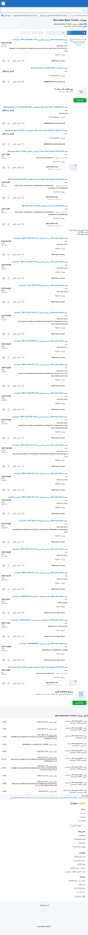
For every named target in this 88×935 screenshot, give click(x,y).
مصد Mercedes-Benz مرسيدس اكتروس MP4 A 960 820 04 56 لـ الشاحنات (40, 262)
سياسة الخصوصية (79, 860)
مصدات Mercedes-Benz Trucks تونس (23, 797)
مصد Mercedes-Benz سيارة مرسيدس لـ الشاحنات (77, 744)
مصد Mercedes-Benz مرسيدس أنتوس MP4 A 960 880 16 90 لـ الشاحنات (41, 393)
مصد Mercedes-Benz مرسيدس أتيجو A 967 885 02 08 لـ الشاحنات (43, 285)
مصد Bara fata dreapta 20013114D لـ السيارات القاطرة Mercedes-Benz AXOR (38, 151)
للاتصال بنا (81, 820)
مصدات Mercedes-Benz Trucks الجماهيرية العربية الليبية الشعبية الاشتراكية (62, 797)
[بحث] (3, 10)
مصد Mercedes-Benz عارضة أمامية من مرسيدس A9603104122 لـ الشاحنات (39, 620)
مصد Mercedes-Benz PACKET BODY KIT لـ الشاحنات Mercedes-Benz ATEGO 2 (36, 130)
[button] (3, 3)
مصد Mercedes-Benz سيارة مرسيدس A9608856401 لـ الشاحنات (43, 643)
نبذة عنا (82, 813)
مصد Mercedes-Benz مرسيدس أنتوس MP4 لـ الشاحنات (76, 729)
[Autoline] (2, 15)
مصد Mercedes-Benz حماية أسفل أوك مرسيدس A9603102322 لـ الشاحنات (40, 596)
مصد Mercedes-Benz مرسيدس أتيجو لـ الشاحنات (76, 737)
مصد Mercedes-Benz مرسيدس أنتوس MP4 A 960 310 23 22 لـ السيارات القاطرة (38, 497)
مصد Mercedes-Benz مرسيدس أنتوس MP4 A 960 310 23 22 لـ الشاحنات (41, 238)
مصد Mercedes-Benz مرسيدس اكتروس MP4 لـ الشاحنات (76, 722)
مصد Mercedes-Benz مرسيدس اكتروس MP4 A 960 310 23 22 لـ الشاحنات (40, 445)
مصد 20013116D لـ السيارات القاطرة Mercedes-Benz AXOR (45, 206)
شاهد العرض (79, 703)
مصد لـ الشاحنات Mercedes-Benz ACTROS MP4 (49, 68)
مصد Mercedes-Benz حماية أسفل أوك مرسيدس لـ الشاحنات (75, 791)
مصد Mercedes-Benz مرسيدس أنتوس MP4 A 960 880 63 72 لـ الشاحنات (41, 341)
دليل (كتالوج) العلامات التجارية (75, 872)
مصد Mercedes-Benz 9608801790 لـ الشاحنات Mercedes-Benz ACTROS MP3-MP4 (36, 107)
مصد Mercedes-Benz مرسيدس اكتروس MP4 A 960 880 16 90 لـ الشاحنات (40, 417)
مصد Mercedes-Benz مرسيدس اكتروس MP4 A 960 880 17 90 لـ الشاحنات (40, 40)
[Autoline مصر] (74, 3)
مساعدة (82, 817)
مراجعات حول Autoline (77, 868)
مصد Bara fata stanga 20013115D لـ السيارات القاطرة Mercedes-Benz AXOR (38, 179)
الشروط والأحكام (79, 857)
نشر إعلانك (80, 100)
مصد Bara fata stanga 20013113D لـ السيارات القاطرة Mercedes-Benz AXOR (38, 667)
